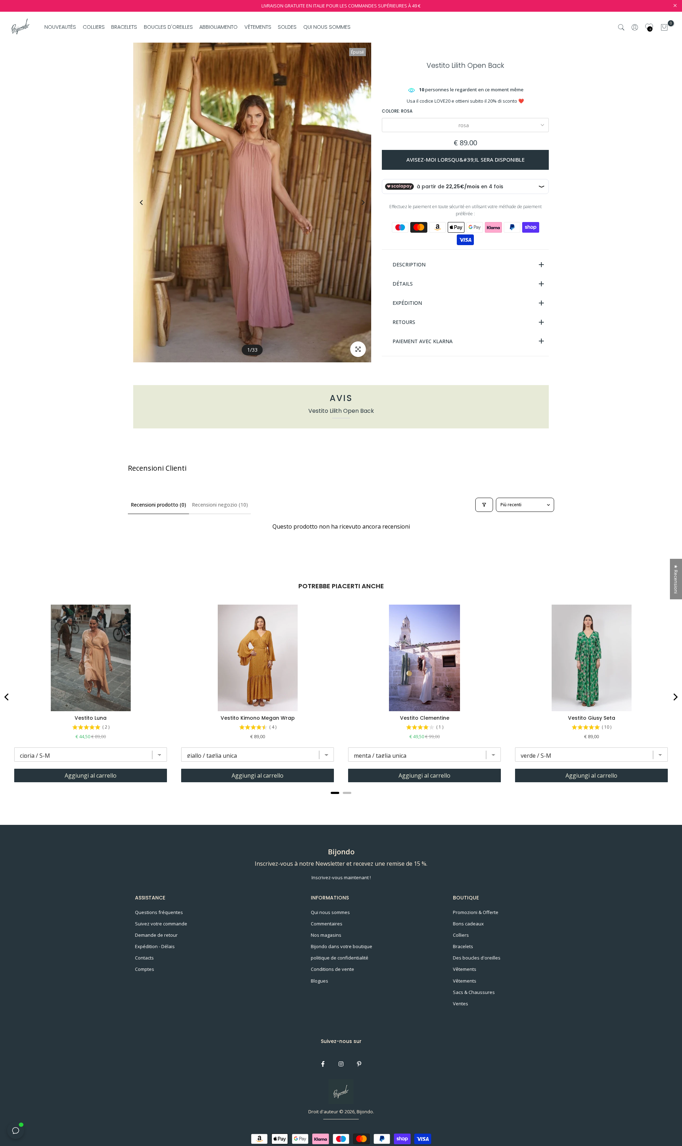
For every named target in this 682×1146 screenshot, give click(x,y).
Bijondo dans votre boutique (341, 946)
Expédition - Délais (155, 946)
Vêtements (464, 969)
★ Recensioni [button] (676, 579)
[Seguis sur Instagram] (341, 1064)
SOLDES (287, 27)
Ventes (460, 1003)
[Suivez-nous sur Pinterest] (359, 1064)
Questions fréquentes (159, 912)
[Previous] (148, 202)
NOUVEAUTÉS (60, 27)
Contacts (144, 958)
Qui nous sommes (330, 912)
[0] (664, 27)
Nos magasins (326, 935)
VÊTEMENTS (257, 27)
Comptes (144, 969)
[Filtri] (484, 505)
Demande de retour (156, 935)
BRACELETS (124, 27)
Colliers (461, 935)
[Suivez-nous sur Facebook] (323, 1064)
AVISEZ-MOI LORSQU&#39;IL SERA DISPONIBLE (465, 159)
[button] (142, 1079)
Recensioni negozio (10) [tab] (220, 504)
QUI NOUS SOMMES (326, 27)
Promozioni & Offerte (475, 912)
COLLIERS (94, 27)
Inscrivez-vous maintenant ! (341, 877)
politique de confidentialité (339, 958)
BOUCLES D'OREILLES (168, 27)
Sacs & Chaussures (474, 992)
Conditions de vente (332, 969)
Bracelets (463, 946)
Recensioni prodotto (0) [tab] (158, 504)
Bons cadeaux (468, 923)
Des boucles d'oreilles (476, 958)
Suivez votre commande (161, 923)
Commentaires (326, 923)
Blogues (319, 981)
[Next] (356, 202)
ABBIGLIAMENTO (218, 27)
